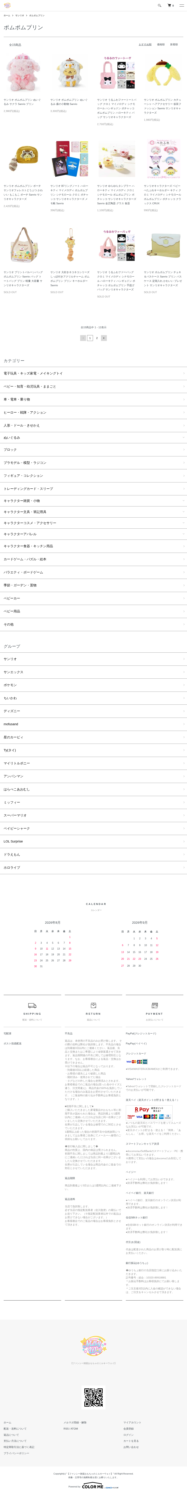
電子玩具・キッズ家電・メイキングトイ (33, 373)
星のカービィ (13, 737)
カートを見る (131, 1440)
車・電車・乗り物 (17, 399)
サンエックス (13, 672)
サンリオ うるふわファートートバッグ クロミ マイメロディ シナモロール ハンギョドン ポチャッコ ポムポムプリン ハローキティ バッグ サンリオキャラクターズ (116, 108)
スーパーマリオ (15, 815)
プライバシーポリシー (16, 1453)
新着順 (174, 44)
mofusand (11, 724)
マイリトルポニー (17, 763)
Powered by (74, 1486)
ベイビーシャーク (17, 828)
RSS (66, 1428)
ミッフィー (12, 802)
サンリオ (19, 15)
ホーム (7, 15)
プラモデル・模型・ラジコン (25, 463)
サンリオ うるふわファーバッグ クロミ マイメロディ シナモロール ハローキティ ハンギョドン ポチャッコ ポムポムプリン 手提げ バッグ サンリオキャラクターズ (116, 281)
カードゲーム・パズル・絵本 (25, 559)
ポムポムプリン (37, 15)
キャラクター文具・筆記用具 (25, 512)
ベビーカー (12, 598)
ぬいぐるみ (12, 437)
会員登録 (128, 1428)
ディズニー (12, 711)
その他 (9, 624)
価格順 (161, 44)
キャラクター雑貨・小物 (22, 501)
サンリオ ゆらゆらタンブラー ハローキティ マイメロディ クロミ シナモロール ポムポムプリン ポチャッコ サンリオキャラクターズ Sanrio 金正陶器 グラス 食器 (116, 194)
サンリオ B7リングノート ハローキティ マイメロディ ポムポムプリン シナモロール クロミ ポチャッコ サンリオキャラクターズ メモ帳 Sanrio (69, 194)
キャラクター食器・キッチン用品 (28, 546)
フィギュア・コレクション (23, 475)
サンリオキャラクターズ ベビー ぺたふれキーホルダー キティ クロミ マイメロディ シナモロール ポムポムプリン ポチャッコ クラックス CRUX (162, 194)
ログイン (128, 1434)
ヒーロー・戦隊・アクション (25, 412)
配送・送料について (15, 1428)
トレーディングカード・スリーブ (28, 489)
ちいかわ (10, 698)
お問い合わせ (131, 1447)
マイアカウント (132, 1422)
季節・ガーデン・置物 (20, 585)
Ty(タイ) (10, 750)
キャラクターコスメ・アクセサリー (30, 523)
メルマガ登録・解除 (75, 1422)
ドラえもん (12, 854)
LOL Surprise (13, 841)
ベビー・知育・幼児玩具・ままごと (30, 386)
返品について (11, 1434)
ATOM (74, 1428)
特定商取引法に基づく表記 (19, 1447)
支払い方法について (15, 1440)
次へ (104, 338)
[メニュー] (181, 5)
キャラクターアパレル (20, 534)
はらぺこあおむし (17, 789)
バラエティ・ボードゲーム (23, 572)
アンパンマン (13, 776)
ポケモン (10, 685)
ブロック (10, 449)
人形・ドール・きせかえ (22, 425)
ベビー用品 (12, 611)
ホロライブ (12, 867)
